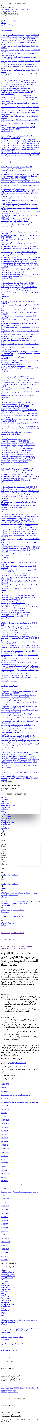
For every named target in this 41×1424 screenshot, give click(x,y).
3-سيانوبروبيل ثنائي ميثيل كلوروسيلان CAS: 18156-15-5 (19, 478)
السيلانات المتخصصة (7, 156)
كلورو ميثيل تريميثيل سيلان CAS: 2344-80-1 (15, 614)
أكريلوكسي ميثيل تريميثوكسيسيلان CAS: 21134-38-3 (18, 272)
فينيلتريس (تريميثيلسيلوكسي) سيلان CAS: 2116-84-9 (18, 404)
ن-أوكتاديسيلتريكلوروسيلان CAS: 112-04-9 (15, 446)
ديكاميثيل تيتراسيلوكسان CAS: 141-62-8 (14, 632)
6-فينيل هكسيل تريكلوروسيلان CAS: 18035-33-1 (16, 412)
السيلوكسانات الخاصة (8, 1276)
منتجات (3, 23)
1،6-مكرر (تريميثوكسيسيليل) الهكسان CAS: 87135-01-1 (19, 529)
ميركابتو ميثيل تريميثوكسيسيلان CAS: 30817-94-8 (17, 289)
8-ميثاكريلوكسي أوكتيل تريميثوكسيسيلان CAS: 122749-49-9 (20, 257)
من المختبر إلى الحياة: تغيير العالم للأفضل (14, 9)
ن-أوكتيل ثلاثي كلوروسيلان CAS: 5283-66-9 (15, 441)
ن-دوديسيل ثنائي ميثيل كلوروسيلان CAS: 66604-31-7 (18, 445)
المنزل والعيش (6, 807)
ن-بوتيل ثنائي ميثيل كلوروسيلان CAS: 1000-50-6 (16, 460)
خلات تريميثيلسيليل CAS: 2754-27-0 (12, 630)
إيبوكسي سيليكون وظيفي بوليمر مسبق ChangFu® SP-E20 (20, 35)
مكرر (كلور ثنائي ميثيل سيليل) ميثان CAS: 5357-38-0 (18, 522)
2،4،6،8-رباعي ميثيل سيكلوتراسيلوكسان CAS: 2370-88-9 (19, 752)
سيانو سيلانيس (5, 463)
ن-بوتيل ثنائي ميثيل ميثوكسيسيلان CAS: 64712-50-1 (18, 458)
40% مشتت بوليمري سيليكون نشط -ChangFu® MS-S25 (19, 97)
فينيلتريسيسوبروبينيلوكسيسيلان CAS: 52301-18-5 (17, 402)
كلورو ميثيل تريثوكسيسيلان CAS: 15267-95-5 (15, 575)
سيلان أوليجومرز (6, 30)
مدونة (3, 1312)
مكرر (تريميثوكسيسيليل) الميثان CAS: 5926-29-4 (17, 518)
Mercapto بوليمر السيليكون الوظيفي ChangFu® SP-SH (18, 40)
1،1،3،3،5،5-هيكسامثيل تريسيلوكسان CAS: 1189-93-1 (18, 756)
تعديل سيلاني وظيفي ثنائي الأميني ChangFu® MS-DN (18, 82)
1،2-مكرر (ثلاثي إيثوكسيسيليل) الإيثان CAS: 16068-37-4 (19, 527)
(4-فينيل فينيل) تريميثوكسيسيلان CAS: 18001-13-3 (17, 395)
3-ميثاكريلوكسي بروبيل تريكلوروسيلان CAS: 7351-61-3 (19, 259)
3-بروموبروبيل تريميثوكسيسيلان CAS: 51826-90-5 (17, 573)
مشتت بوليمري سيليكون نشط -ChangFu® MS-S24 (17, 96)
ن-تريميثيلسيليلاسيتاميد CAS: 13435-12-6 (14, 616)
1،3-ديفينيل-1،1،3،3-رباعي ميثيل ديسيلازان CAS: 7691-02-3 (20, 382)
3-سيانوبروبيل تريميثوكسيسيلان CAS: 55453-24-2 (17, 470)
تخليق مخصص (5, 814)
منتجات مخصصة (6, 816)
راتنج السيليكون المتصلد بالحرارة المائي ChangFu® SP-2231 (20, 140)
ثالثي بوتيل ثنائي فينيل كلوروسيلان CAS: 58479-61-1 (18, 597)
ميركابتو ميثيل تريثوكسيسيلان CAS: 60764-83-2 (16, 290)
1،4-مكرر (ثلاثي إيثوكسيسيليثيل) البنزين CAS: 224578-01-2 (20, 548)
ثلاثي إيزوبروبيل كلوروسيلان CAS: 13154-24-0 (16, 605)
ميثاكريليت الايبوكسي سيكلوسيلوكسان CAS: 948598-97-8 (20, 191)
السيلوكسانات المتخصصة (9, 681)
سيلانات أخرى (5, 618)
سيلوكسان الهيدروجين (8, 747)
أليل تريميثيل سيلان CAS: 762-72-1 (12, 653)
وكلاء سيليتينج (5, 590)
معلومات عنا (5, 820)
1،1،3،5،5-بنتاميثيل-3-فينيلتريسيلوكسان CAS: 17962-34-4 (19, 765)
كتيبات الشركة (5, 824)
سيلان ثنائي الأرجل (7, 509)
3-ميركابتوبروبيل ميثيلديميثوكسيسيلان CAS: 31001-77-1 (19, 287)
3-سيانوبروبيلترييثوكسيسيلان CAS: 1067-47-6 (15, 472)
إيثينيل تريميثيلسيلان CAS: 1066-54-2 (13, 608)
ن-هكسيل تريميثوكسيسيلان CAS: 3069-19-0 (15, 439)
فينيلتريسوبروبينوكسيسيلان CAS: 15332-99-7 (15, 377)
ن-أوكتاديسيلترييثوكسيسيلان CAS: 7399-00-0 (15, 452)
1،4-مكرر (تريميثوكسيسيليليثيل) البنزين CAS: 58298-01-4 (19, 516)
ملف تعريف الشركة (7, 822)
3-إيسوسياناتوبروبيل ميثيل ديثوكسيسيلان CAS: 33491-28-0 (20, 493)
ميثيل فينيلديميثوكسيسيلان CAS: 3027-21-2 (15, 406)
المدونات (4, 829)
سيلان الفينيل (5, 371)
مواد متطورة (5, 803)
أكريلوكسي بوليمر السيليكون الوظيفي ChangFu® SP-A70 (19, 38)
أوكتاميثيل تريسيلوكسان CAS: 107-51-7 (14, 634)
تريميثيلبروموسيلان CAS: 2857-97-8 (12, 610)
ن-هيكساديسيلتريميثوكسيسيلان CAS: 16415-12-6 (17, 448)
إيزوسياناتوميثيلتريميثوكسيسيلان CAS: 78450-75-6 (17, 494)
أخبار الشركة (5, 828)
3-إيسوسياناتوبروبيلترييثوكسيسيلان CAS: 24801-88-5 (18, 489)
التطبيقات (4, 797)
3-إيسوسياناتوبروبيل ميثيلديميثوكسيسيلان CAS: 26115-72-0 (20, 491)
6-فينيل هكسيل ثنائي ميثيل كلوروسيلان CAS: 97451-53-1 (19, 413)
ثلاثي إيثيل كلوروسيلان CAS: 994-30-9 (13, 601)
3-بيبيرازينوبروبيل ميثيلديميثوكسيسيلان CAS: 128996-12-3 (19, 334)
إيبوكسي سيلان (6, 162)
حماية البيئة (4, 809)
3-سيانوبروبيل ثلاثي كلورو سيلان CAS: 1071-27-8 (17, 469)
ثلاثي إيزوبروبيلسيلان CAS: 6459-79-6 (13, 603)
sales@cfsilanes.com (18, 1063)
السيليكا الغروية (6, 767)
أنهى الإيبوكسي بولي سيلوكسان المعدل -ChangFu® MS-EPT (20, 110)
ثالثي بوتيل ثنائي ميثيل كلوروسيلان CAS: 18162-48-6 (18, 595)
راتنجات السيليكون (7, 131)
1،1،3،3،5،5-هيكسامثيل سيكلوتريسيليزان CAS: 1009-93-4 (19, 606)
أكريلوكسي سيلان (6, 226)
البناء (2, 811)
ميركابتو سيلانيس (6, 278)
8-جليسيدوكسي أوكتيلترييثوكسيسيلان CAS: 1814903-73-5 (20, 189)
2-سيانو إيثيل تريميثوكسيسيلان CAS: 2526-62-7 (16, 480)
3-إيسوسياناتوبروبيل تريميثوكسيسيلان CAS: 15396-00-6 (19, 487)
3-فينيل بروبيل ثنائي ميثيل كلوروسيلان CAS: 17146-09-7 (19, 410)
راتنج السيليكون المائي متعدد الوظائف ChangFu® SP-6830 (20, 145)
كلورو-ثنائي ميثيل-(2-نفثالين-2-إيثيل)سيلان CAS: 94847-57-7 (20, 645)
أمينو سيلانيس (5, 296)
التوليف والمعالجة (6, 818)
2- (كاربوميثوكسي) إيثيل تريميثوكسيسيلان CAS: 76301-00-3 (20, 651)
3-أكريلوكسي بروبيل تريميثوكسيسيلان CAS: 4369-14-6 (18, 246)
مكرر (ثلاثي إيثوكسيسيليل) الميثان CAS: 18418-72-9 (18, 520)
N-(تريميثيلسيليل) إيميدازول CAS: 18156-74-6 (15, 612)
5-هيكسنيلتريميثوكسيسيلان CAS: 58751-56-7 (15, 628)
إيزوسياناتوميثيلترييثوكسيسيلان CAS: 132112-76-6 (17, 496)
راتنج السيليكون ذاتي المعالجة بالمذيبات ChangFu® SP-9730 (20, 153)
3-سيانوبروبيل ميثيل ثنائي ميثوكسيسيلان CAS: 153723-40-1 (20, 476)
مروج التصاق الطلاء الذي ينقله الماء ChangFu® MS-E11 (19, 81)
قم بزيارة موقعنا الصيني (9, 11)
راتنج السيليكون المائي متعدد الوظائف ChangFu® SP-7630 (20, 147)
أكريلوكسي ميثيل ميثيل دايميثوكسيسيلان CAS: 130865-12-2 (20, 274)
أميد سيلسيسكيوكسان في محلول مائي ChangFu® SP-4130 (20, 155)
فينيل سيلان (5, 397)
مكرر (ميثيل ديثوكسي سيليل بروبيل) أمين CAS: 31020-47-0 (20, 546)
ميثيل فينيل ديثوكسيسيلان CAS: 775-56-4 (14, 408)
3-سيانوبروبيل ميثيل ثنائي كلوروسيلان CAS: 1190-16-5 (18, 474)
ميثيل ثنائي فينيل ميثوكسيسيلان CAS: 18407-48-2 (17, 432)
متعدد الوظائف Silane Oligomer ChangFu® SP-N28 (17, 64)
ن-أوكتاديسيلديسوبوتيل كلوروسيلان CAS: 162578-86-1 (18, 456)
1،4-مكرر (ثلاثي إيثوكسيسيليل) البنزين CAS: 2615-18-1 (18, 514)
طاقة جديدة (4, 799)
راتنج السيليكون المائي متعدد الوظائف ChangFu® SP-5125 (20, 143)
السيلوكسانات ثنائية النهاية (9, 686)
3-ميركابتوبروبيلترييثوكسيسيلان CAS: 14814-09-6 (17, 285)
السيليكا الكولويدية (7, 1278)
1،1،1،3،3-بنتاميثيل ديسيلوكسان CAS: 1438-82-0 (16, 754)
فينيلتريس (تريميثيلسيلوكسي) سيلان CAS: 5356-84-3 (18, 378)
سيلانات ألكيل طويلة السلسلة (10, 434)
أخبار (2, 826)
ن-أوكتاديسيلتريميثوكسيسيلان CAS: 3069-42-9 (16, 450)
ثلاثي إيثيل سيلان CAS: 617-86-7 (11, 599)
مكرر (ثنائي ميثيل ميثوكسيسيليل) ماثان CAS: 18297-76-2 (19, 524)
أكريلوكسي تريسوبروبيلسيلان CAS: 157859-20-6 (16, 276)
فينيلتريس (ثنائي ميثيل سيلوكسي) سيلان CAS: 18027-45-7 (20, 760)
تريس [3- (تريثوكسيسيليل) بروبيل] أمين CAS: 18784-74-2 (19, 351)
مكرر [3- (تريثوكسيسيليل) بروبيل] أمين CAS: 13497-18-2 (19, 533)
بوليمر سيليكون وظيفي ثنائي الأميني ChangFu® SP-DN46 (19, 37)
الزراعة (3, 812)
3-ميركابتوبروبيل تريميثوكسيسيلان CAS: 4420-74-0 (17, 283)
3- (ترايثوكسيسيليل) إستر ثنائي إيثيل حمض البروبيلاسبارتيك (20, 360)
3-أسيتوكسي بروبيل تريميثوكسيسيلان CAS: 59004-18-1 (19, 263)
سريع (2, 1308)
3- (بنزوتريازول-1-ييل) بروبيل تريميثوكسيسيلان (16, 366)
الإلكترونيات (5, 801)
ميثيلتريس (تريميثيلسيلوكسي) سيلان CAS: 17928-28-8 (18, 627)
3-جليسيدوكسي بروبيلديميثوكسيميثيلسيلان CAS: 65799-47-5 (20, 174)
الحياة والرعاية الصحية (8, 805)
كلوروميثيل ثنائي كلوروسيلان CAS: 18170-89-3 (16, 588)
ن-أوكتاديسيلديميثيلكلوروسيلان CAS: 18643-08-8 (17, 454)
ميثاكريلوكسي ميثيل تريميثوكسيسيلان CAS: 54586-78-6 (19, 252)
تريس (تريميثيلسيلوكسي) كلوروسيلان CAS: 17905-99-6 (19, 636)
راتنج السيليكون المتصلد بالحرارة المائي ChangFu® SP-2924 (20, 141)
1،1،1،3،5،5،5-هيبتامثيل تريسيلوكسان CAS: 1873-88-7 (18, 758)
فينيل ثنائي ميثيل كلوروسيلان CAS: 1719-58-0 (16, 380)
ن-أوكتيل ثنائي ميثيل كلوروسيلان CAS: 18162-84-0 (17, 443)
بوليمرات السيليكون (7, 25)
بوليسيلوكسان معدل (7, 75)
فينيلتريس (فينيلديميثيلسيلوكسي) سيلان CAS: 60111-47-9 (19, 426)
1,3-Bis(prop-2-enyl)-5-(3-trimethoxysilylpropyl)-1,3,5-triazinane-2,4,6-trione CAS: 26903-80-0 (18, 506)
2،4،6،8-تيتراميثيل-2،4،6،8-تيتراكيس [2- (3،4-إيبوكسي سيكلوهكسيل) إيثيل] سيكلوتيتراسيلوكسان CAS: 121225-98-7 (20, 181)
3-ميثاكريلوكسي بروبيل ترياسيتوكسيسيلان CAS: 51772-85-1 (20, 261)
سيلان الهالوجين (6, 557)
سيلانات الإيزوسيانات (7, 482)
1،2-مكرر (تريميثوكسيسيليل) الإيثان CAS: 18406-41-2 (18, 526)
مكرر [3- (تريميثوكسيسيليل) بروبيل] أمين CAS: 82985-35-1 (20, 531)
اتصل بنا (3, 831)
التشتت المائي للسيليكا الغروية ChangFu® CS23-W (17, 776)
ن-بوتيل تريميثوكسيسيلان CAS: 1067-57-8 (14, 462)
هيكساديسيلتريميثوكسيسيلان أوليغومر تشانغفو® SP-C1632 (20, 74)
